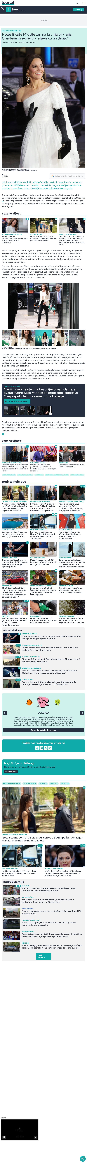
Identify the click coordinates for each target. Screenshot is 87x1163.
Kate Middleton (9, 259)
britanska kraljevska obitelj (57, 475)
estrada (43, 783)
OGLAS (43, 20)
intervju (65, 783)
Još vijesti (41, 956)
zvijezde (53, 783)
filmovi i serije (30, 783)
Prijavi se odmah (10, 771)
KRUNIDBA (39, 475)
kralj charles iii (77, 475)
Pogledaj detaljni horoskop (43, 730)
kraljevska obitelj (25, 475)
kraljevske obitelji (11, 783)
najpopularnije (13, 882)
